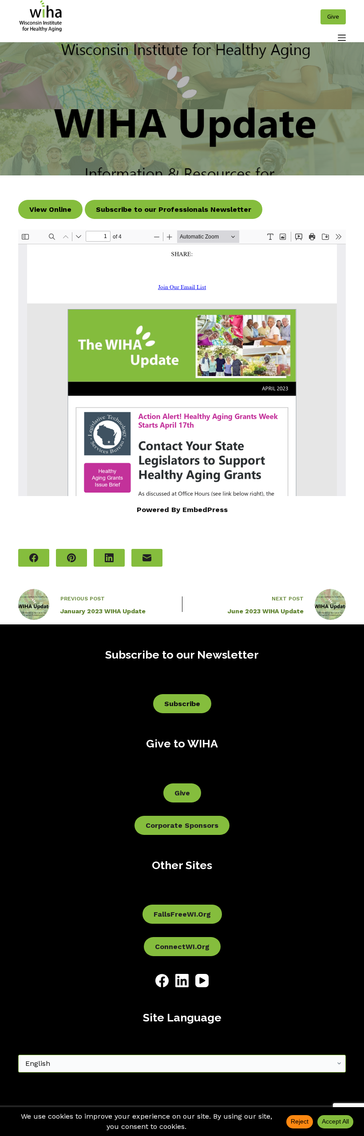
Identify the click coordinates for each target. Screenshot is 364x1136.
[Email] (146, 558)
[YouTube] (202, 980)
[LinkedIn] (109, 558)
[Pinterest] (71, 558)
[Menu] (342, 38)
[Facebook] (33, 558)
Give (333, 16)
